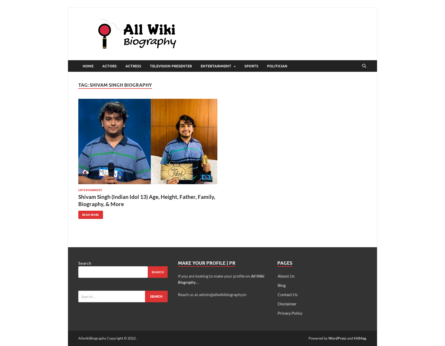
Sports (251, 66)
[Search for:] (123, 296)
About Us (286, 275)
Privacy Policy (290, 312)
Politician (277, 66)
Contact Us (288, 294)
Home (88, 66)
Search (84, 263)
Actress (133, 66)
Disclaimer (287, 303)
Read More (88, 214)
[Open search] (364, 66)
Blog (282, 285)
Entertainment (216, 66)
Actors (109, 66)
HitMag (360, 338)
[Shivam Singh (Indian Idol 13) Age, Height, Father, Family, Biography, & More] (147, 141)
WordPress (337, 338)
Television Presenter (171, 66)
